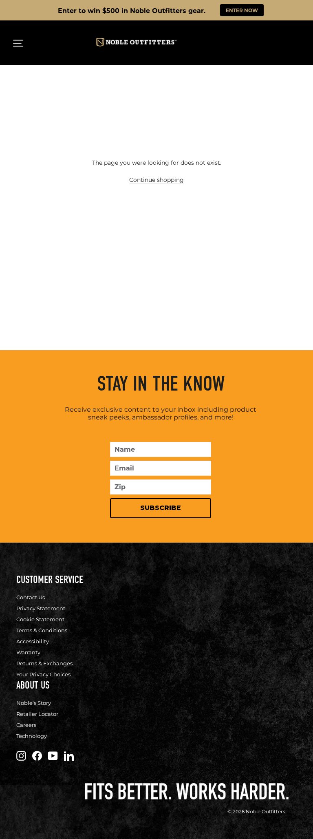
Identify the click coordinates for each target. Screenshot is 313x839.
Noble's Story (33, 703)
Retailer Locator (37, 714)
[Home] (136, 44)
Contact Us (30, 597)
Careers (26, 725)
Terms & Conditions (41, 630)
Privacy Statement (40, 608)
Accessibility (32, 641)
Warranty (28, 652)
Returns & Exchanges (44, 663)
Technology (31, 736)
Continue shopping (156, 179)
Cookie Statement (40, 619)
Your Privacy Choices (43, 674)
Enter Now (242, 10)
